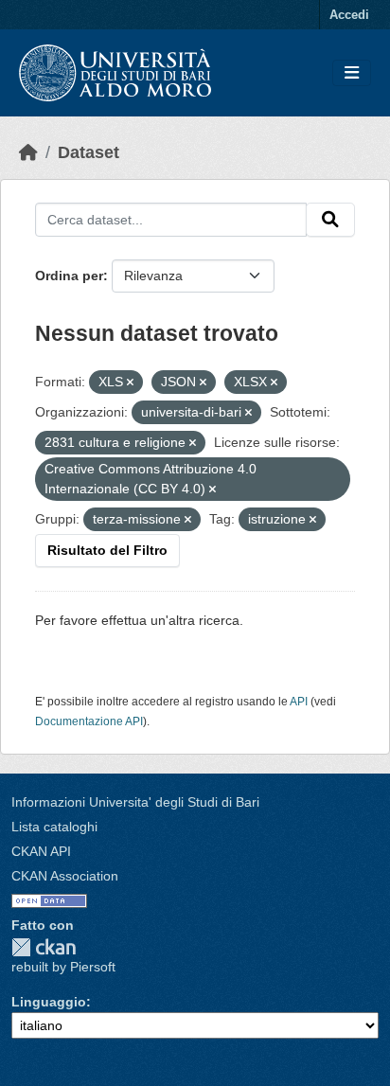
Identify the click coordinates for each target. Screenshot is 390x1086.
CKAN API (41, 851)
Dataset (88, 152)
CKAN (43, 947)
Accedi (349, 15)
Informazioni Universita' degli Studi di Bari (135, 802)
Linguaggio (48, 1001)
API (299, 701)
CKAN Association (64, 875)
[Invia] (330, 220)
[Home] (28, 152)
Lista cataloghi (54, 826)
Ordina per (69, 275)
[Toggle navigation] (351, 73)
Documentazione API (89, 721)
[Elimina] (130, 382)
